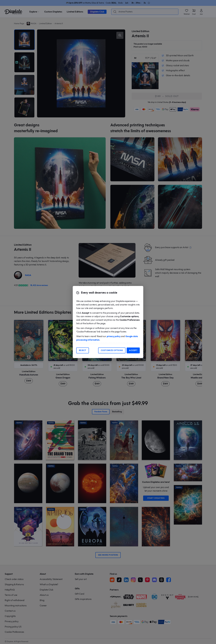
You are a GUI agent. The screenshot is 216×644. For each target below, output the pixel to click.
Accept (133, 350)
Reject (82, 350)
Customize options (112, 350)
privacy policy (113, 336)
